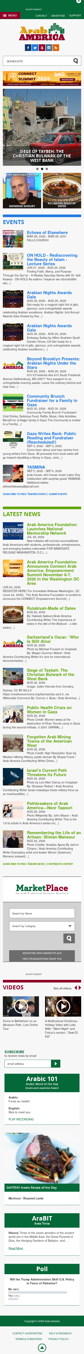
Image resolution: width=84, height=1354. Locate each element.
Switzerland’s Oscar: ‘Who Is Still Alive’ (53, 639)
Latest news (21, 514)
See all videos (62, 988)
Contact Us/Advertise (27, 1333)
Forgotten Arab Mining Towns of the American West (49, 741)
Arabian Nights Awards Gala (49, 294)
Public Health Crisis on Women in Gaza (49, 709)
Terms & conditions (28, 1339)
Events (13, 222)
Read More (16, 1248)
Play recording (21, 1119)
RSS (55, 46)
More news (37, 864)
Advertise (58, 15)
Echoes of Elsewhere (47, 232)
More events (38, 494)
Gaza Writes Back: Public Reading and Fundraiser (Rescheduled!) (51, 437)
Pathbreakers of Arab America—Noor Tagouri (49, 805)
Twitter (35, 46)
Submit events (58, 494)
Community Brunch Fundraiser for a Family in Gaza (52, 400)
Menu (12, 15)
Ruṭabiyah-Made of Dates (51, 608)
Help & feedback (60, 1333)
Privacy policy (59, 1339)
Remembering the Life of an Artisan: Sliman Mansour (54, 835)
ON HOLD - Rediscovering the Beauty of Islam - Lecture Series (52, 259)
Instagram (49, 46)
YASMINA (36, 467)
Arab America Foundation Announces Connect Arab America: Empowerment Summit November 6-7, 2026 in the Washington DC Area (53, 572)
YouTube (42, 46)
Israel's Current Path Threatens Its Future (47, 772)
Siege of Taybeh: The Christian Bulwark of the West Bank (50, 674)
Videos (13, 987)
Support (75, 15)
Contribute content (60, 864)
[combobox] (42, 926)
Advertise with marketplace (42, 953)
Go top (40, 1347)
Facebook (28, 46)
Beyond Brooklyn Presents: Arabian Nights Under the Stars (53, 363)
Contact (41, 15)
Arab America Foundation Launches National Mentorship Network (52, 528)
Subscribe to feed (15, 494)
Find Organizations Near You (42, 958)
